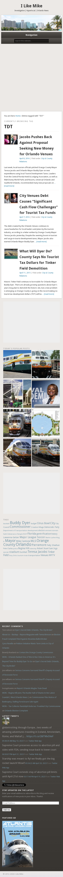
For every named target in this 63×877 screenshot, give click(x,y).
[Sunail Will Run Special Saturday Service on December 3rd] (17, 453)
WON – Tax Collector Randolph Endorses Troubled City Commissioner (31, 706)
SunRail (23, 552)
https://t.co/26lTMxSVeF (40, 736)
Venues (44, 555)
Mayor (10, 540)
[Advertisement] (31, 78)
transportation (34, 555)
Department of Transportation (15, 530)
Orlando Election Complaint (16, 711)
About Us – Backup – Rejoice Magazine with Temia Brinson (26, 634)
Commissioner (20, 527)
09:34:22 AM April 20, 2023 (36, 763)
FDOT (25, 534)
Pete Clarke (8, 548)
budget (33, 523)
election (41, 530)
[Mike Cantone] (5, 724)
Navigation (31, 35)
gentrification (43, 533)
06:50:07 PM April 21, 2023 (13, 754)
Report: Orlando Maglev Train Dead (32, 688)
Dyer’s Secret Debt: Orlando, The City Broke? (33, 630)
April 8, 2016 (24, 158)
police (15, 549)
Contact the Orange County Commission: (36, 652)
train (26, 555)
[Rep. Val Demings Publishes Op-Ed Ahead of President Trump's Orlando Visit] (46, 394)
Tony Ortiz (13, 555)
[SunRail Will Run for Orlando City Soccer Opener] (17, 423)
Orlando (23, 544)
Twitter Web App (35, 741)
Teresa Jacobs (37, 552)
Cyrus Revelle (7, 643)
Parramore (39, 545)
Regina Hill (23, 548)
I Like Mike (31, 6)
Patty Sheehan (53, 545)
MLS (33, 541)
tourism (20, 555)
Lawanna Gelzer (11, 537)
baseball (6, 524)
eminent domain (51, 530)
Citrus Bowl (43, 523)
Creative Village (37, 527)
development (33, 530)
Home (18, 116)
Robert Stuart (43, 548)
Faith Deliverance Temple (13, 534)
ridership (33, 549)
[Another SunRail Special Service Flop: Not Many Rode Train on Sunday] (46, 364)
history (54, 534)
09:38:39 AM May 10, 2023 (12, 741)
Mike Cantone (23, 541)
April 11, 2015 (25, 273)
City (52, 523)
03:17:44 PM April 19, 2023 (34, 777)
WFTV (52, 555)
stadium (14, 551)
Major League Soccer (32, 537)
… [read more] (40, 241)
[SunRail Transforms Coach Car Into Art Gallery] (17, 364)
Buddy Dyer (20, 522)
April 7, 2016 (24, 217)
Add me (6, 810)
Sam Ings (53, 548)
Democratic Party (51, 527)
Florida (31, 533)
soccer (6, 552)
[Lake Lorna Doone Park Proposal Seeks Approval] (46, 423)
